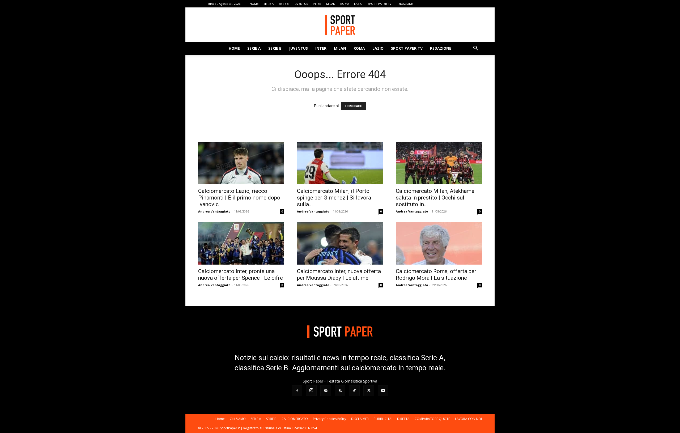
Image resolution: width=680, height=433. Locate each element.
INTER (317, 4)
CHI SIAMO (238, 419)
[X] (469, 3)
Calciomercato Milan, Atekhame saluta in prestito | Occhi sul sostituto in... (435, 197)
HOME (254, 4)
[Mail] (443, 3)
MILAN (330, 4)
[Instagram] (434, 3)
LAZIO (358, 4)
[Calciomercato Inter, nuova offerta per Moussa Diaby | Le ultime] (340, 243)
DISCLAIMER (360, 419)
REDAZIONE (405, 4)
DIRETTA (403, 419)
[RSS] (452, 3)
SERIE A (269, 4)
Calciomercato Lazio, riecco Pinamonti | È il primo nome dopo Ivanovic (239, 197)
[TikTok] (460, 3)
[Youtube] (478, 3)
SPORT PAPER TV (380, 4)
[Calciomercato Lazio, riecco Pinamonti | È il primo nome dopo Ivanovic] (241, 163)
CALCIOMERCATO (295, 419)
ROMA (344, 4)
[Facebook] (425, 3)
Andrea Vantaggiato (214, 211)
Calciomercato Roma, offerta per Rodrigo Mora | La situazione (436, 274)
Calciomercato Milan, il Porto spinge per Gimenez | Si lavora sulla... (334, 197)
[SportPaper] (340, 25)
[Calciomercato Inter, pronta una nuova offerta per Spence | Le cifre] (241, 243)
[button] (475, 48)
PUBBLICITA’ (383, 419)
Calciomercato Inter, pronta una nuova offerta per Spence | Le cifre (240, 274)
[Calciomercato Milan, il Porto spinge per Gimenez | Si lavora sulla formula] (340, 163)
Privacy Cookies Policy (329, 419)
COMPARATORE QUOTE (432, 419)
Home (220, 419)
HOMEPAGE (353, 106)
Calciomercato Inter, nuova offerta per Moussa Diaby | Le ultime (339, 274)
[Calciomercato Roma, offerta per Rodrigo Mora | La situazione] (439, 243)
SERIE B (284, 4)
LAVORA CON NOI (468, 419)
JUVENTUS (301, 4)
